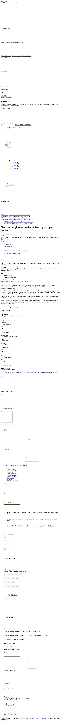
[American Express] (18, 576)
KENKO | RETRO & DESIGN (12, 127)
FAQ (8, 183)
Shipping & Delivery (12, 476)
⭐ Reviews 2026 (11, 160)
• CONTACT (7, 147)
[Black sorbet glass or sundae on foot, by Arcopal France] (15, 215)
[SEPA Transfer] (18, 580)
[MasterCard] (14, 576)
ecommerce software (47, 718)
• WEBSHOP (7, 144)
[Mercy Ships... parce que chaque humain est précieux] (6, 690)
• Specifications (8, 246)
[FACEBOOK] (9, 714)
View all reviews (10, 534)
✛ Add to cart (4, 241)
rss (30, 718)
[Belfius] (6, 588)
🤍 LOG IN (3, 95)
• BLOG (6, 186)
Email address (4, 89)
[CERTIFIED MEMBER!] (32, 461)
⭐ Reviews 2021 (14, 168)
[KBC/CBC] (10, 584)
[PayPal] (6, 576)
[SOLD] (7, 422)
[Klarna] (22, 576)
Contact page (10, 472)
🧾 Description (8, 244)
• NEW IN (6, 129)
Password (3, 92)
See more (12, 169)
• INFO (6, 145)
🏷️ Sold (9, 142)
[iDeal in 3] (6, 580)
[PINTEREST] (15, 714)
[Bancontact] (6, 584)
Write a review (9, 537)
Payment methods (11, 475)
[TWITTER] (5, 714)
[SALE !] (7, 406)
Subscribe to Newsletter (13, 481)
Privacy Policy (10, 479)
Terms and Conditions (12, 471)
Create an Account (5, 108)
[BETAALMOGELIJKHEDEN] (8, 556)
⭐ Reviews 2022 (14, 167)
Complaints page (11, 478)
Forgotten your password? (7, 97)
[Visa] (10, 576)
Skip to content (4, 1)
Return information (12, 473)
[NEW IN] (7, 389)
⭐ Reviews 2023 (14, 165)
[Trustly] (18, 588)
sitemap (27, 718)
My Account (4, 57)
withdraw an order (36, 718)
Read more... (51, 526)
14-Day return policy (12, 595)
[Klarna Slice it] (14, 580)
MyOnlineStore (4, 719)
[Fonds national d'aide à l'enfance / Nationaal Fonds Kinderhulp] (14, 690)
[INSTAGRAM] (12, 714)
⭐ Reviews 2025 (14, 162)
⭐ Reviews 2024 (14, 164)
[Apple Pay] (14, 584)
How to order (10, 185)
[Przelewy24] (14, 588)
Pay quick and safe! (12, 594)
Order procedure (11, 469)
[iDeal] (10, 588)
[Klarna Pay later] (10, 580)
